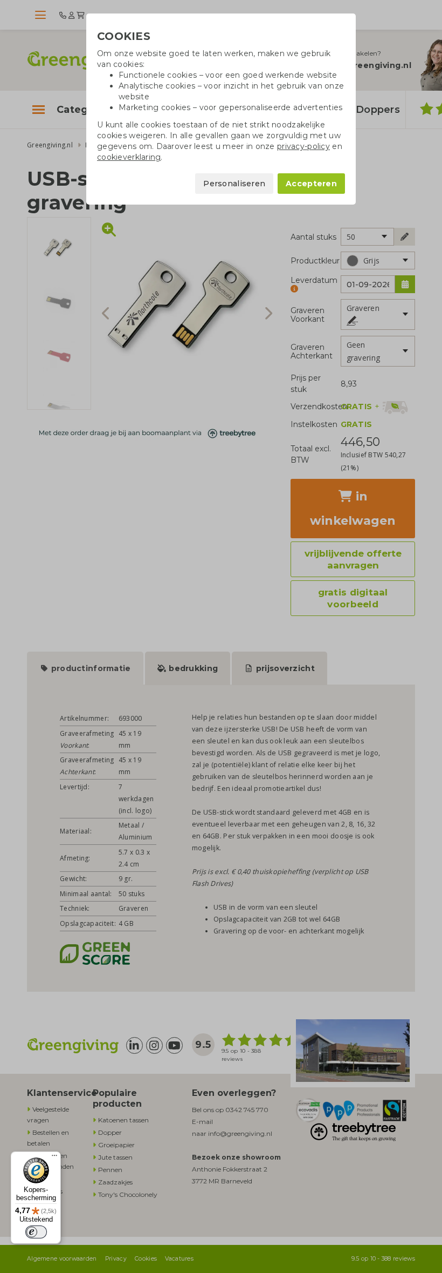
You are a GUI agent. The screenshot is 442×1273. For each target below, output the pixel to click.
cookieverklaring (129, 157)
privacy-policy (303, 146)
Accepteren (311, 183)
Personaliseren (234, 183)
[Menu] (54, 1158)
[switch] (36, 1231)
